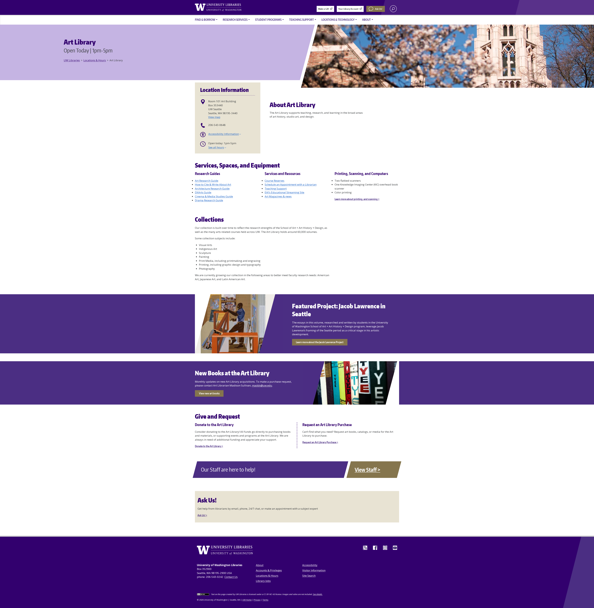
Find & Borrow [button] (205, 20)
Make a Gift (323, 8)
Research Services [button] (235, 20)
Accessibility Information (223, 134)
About (259, 565)
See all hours (216, 147)
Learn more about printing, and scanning (356, 199)
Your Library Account (348, 8)
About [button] (366, 20)
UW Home (247, 599)
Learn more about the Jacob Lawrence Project (319, 342)
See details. (318, 594)
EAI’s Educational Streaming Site (284, 192)
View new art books (209, 393)
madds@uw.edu (262, 385)
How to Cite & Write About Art (213, 184)
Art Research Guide (206, 180)
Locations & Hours (94, 60)
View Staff (366, 469)
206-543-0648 (217, 125)
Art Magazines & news (278, 196)
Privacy (257, 599)
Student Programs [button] (268, 20)
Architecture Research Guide (212, 188)
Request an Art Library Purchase (319, 442)
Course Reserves (274, 180)
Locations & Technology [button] (338, 20)
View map (214, 117)
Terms (265, 599)
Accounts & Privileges (269, 570)
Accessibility (309, 565)
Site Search (309, 575)
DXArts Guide (203, 192)
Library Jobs (263, 581)
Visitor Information (313, 570)
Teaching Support (276, 188)
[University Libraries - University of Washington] (218, 7)
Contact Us (231, 577)
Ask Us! (378, 8)
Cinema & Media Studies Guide (214, 196)
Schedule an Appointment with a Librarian (290, 184)
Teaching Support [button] (301, 20)
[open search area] (393, 8)
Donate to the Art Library (208, 446)
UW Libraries (72, 60)
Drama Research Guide (209, 200)
